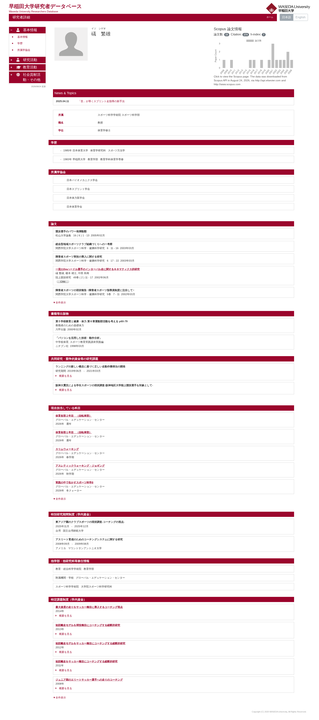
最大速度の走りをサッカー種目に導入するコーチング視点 (89, 607)
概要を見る (65, 375)
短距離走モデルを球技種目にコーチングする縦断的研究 (88, 625)
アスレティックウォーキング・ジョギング (80, 465)
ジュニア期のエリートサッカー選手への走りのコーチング (89, 679)
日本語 (286, 17)
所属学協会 (23, 50)
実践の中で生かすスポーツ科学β (74, 482)
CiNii (62, 281)
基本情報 (22, 37)
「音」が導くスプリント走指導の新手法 (101, 101)
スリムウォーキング (67, 449)
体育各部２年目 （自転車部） (74, 415)
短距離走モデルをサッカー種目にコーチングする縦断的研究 (90, 643)
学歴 (20, 43)
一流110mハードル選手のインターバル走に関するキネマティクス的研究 (98, 269)
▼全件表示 (59, 302)
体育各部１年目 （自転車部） (74, 432)
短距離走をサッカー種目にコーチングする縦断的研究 (87, 661)
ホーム (270, 17)
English (301, 17)
